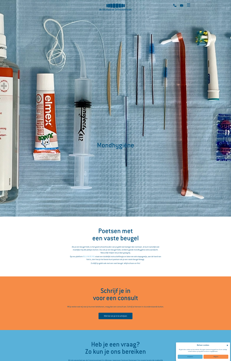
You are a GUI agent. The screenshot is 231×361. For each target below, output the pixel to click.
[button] (227, 345)
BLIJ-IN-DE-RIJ (89, 257)
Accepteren (190, 356)
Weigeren (216, 356)
